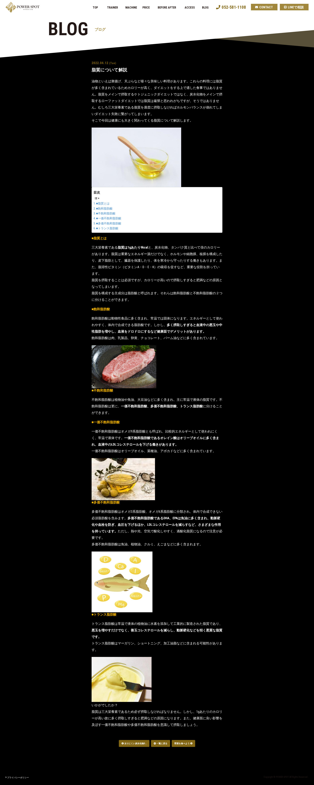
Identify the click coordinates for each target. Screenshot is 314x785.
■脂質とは (103, 203)
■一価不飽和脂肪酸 (108, 218)
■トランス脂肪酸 (107, 228)
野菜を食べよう (182, 743)
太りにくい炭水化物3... (135, 743)
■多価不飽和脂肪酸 (108, 223)
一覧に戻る (161, 743)
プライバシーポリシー (18, 777)
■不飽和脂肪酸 (105, 213)
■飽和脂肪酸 (104, 208)
